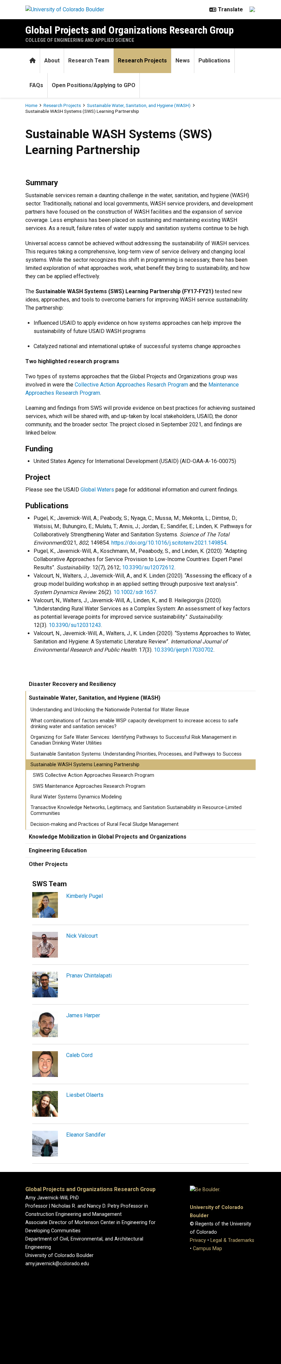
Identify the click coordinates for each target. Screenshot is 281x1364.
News (182, 60)
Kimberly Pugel (84, 896)
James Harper (83, 1015)
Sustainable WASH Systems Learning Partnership (84, 765)
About (52, 60)
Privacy (198, 1240)
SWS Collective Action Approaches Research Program (93, 775)
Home (31, 105)
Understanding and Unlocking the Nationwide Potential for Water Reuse (109, 710)
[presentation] (45, 907)
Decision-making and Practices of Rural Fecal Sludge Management (104, 824)
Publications (214, 60)
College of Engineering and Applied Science (79, 40)
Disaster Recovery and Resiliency (72, 684)
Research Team (88, 60)
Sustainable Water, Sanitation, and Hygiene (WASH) (139, 105)
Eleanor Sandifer (86, 1134)
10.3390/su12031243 (75, 625)
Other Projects (48, 864)
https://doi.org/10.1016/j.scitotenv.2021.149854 (169, 542)
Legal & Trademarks (232, 1240)
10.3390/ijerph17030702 (183, 650)
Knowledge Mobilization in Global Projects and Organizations (107, 836)
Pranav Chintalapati (89, 975)
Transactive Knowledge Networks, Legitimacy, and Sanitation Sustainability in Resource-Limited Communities (136, 810)
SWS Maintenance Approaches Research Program (89, 786)
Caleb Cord (79, 1055)
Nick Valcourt (82, 936)
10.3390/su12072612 (148, 567)
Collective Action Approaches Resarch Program (131, 384)
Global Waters (97, 489)
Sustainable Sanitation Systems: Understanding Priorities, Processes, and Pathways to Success (136, 754)
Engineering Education (58, 850)
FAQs (36, 85)
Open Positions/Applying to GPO (93, 85)
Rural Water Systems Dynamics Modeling (76, 797)
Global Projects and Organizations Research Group (129, 30)
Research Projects (142, 60)
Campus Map (207, 1249)
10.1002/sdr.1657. (135, 592)
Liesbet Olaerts (84, 1095)
